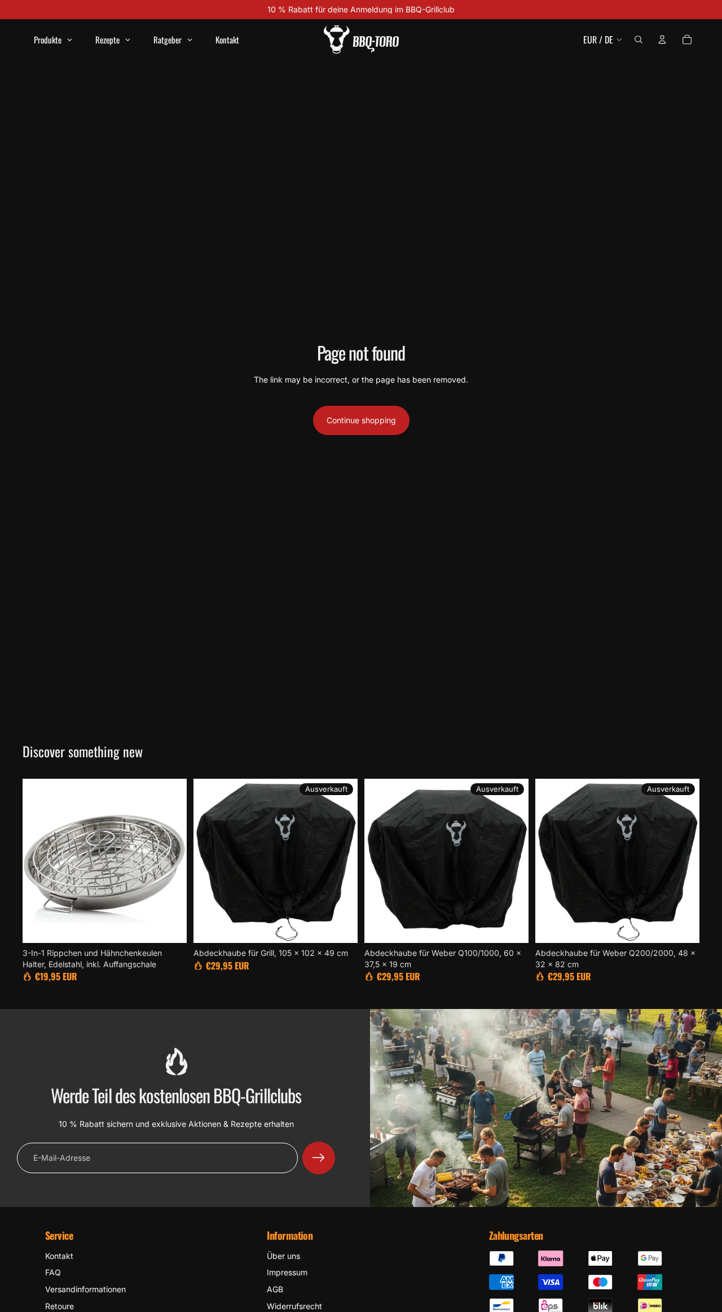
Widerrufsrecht (294, 1306)
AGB (275, 1289)
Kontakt (59, 1256)
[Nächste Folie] (170, 861)
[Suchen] (638, 39)
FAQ (53, 1272)
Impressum (287, 1272)
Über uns (283, 1256)
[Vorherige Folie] (39, 861)
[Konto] (662, 39)
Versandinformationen (85, 1289)
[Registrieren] (318, 1158)
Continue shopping (361, 420)
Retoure (59, 1306)
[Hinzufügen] (169, 925)
